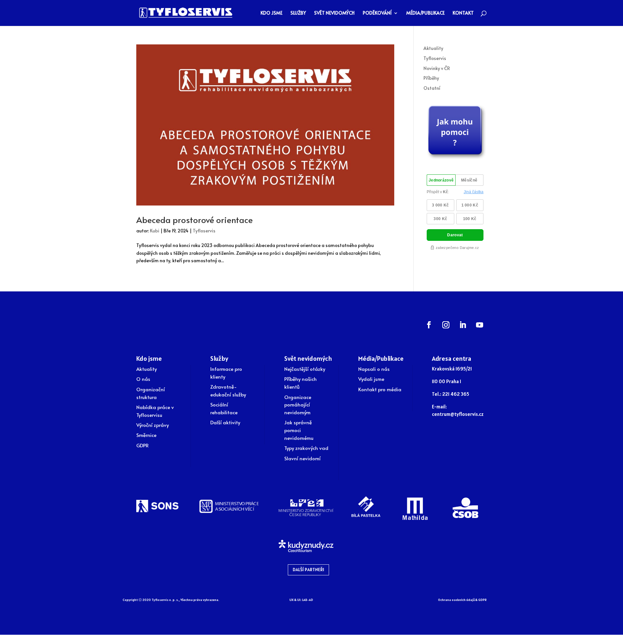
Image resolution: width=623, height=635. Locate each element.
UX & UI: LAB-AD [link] (301, 600)
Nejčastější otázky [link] (304, 368)
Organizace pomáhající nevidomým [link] (297, 405)
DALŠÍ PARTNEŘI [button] (308, 569)
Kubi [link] (154, 231)
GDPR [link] (142, 445)
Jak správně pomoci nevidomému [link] (298, 430)
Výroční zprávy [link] (152, 424)
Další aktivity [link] (225, 422)
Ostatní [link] (431, 88)
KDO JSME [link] (271, 13)
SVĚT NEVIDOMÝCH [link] (334, 13)
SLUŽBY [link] (298, 13)
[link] (186, 12)
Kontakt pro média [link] (379, 389)
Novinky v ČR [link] (436, 68)
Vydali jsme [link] (371, 378)
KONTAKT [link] (463, 13)
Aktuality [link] (433, 48)
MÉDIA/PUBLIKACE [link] (425, 13)
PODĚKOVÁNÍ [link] (377, 13)
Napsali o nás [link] (374, 368)
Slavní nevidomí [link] (302, 458)
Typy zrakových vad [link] (306, 447)
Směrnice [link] (146, 434)
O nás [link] (143, 378)
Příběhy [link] (431, 78)
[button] (429, 325)
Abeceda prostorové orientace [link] (194, 219)
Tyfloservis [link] (204, 231)
